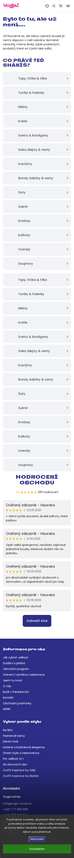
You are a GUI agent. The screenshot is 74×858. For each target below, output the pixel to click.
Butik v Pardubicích (16, 692)
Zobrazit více (37, 620)
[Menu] (68, 6)
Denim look (10, 741)
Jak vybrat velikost (15, 657)
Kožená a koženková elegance (24, 747)
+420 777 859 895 (15, 809)
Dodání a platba (14, 663)
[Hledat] (54, 6)
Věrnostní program (16, 669)
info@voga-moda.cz (17, 804)
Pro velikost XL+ (13, 759)
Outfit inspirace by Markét (21, 776)
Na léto (8, 730)
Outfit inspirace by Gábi (19, 770)
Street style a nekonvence (21, 753)
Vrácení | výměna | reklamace (24, 675)
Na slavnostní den (15, 764)
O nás (7, 686)
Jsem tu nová (12, 680)
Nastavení (37, 839)
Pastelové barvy (14, 736)
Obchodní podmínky (17, 703)
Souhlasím (37, 849)
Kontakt (8, 698)
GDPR (6, 709)
